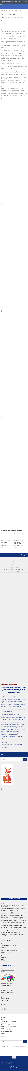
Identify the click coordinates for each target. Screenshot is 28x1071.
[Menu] (26, 2)
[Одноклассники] (26, 555)
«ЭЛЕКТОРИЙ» (4, 1009)
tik (2, 17)
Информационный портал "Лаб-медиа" (18, 1046)
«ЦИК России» (4, 1008)
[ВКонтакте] (24, 555)
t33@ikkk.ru (3, 961)
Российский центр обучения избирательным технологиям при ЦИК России (7, 992)
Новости (3, 10)
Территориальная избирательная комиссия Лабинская (11, 2)
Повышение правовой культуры (14, 10)
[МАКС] (21, 555)
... (6, 936)
